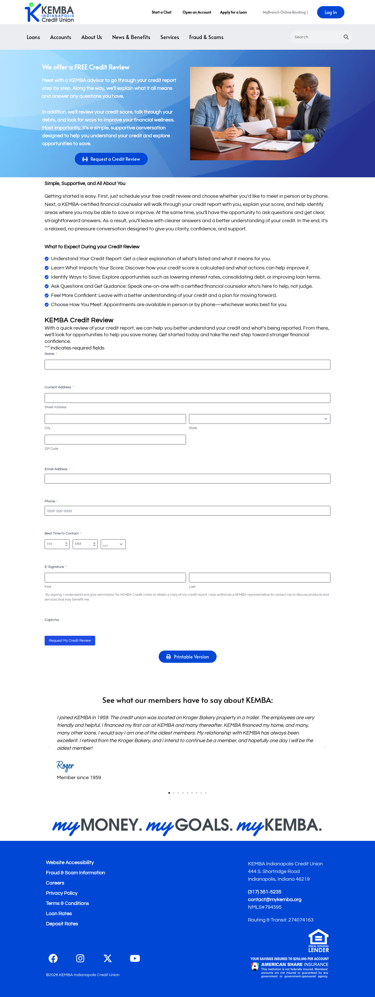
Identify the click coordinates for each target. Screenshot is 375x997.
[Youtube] (135, 958)
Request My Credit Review (70, 640)
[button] (49, 747)
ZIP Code (51, 449)
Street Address (55, 407)
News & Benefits (131, 37)
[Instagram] (80, 958)
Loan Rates (59, 913)
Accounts (60, 37)
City (47, 428)
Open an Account (197, 12)
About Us (91, 37)
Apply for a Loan (233, 12)
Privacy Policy (62, 893)
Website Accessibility (70, 862)
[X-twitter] (107, 958)
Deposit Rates (62, 923)
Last (192, 587)
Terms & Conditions (67, 903)
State (193, 428)
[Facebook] (53, 958)
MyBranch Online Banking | (285, 12)
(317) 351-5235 (264, 891)
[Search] (346, 37)
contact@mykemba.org (275, 899)
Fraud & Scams (206, 37)
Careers (55, 883)
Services (169, 37)
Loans (33, 37)
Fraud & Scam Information (75, 872)
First (48, 587)
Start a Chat (161, 12)
